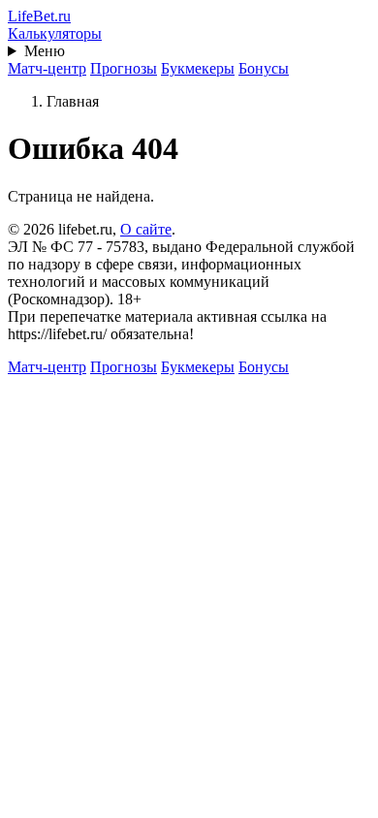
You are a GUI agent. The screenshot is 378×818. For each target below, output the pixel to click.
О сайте (146, 229)
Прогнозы (123, 68)
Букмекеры (198, 68)
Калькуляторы (55, 33)
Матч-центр (47, 68)
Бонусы (263, 68)
